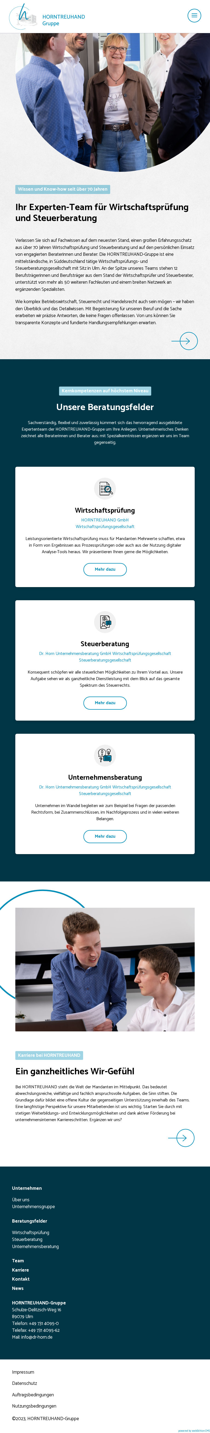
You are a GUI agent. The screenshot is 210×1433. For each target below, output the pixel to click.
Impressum (23, 1372)
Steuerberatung (27, 1239)
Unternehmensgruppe (33, 1207)
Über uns (21, 1200)
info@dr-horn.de (36, 1337)
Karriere (20, 1270)
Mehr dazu (105, 569)
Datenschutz (24, 1383)
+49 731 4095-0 (44, 1323)
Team (18, 1261)
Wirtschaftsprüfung (30, 1233)
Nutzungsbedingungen (34, 1406)
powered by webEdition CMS (194, 1431)
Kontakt (21, 1279)
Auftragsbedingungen (33, 1395)
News (18, 1288)
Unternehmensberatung (35, 1247)
